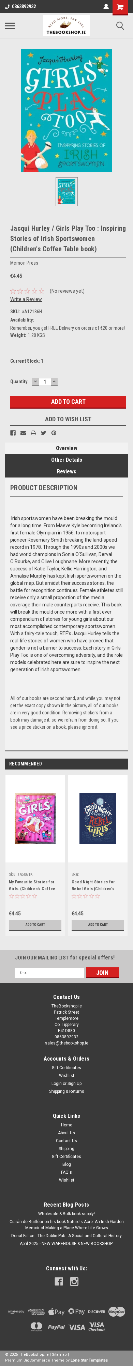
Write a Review (26, 299)
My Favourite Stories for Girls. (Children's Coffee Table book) (32, 889)
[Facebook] (13, 433)
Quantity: (19, 381)
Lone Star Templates (89, 1360)
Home (66, 1125)
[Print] (33, 433)
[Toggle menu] (10, 26)
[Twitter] (43, 433)
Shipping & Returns (66, 1091)
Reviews (66, 471)
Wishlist (66, 1075)
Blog (66, 1164)
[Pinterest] (54, 433)
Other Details (66, 460)
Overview (66, 448)
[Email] (23, 433)
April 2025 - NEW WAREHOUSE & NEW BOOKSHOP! (67, 1243)
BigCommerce (37, 1360)
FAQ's (66, 1172)
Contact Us (66, 1140)
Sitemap (59, 1354)
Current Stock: (26, 361)
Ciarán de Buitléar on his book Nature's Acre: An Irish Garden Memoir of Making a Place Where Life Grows (67, 1224)
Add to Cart (35, 925)
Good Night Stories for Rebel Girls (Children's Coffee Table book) (93, 889)
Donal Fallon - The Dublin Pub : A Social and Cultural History (66, 1235)
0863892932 (24, 6)
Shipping (66, 1148)
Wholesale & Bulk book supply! (66, 1213)
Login (56, 1083)
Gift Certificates (66, 1067)
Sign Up (75, 1083)
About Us (66, 1133)
